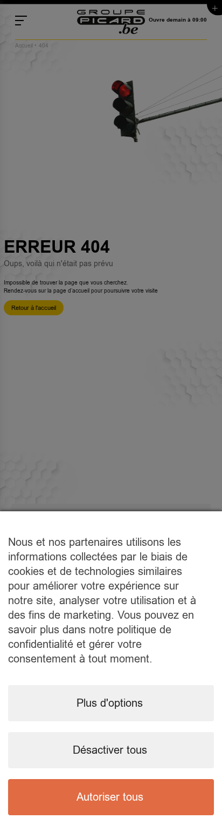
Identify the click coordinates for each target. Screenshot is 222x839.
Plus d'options (110, 703)
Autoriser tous (110, 797)
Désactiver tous (110, 750)
